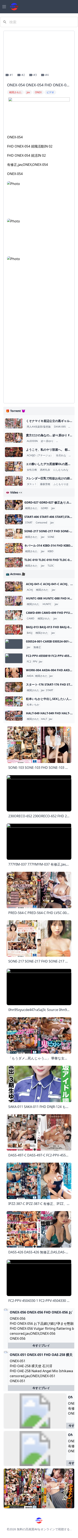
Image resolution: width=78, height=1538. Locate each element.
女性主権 (32, 469)
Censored (41, 522)
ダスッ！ (32, 484)
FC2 (29, 661)
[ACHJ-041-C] (14, 587)
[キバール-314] (14, 548)
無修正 (37, 647)
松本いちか (33, 704)
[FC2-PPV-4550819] (14, 658)
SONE (51, 537)
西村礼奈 (45, 469)
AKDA (30, 676)
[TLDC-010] (14, 562)
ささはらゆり (64, 441)
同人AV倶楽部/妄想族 (39, 426)
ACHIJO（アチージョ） (40, 455)
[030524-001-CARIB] (14, 644)
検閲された (31, 508)
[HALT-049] (14, 716)
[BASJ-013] (14, 630)
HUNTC (47, 604)
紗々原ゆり (47, 441)
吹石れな (61, 455)
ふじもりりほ (60, 484)
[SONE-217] (14, 534)
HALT (44, 719)
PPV (35, 661)
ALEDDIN (32, 441)
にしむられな (60, 469)
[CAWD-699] (14, 615)
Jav (53, 508)
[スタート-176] (14, 687)
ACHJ (30, 590)
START (28, 522)
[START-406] (14, 519)
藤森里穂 (45, 484)
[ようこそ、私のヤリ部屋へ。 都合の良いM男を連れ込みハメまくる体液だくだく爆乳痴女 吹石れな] (14, 452)
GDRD (44, 508)
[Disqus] (39, 348)
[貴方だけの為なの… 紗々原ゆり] (14, 438)
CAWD (30, 618)
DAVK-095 (60, 426)
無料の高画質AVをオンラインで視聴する (43, 1529)
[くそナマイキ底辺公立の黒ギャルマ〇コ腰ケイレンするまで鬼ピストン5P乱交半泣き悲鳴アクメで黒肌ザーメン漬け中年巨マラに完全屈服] (14, 423)
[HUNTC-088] (14, 601)
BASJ (29, 633)
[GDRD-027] (14, 505)
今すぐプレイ (41, 1345)
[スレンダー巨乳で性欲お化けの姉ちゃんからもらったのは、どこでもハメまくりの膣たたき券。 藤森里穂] (14, 481)
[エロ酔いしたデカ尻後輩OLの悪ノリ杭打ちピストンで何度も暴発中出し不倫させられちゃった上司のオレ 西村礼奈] (14, 466)
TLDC (51, 565)
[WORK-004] (14, 673)
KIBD (50, 551)
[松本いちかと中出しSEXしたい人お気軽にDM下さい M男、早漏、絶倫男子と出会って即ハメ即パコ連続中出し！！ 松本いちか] (14, 701)
